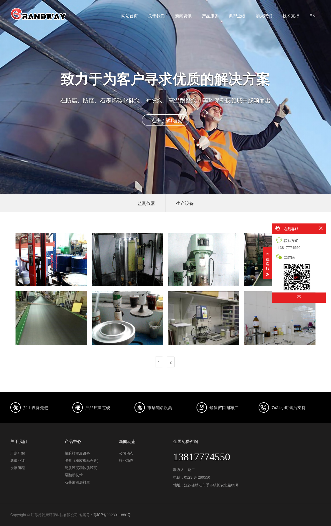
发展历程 (17, 467)
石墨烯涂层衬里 (77, 482)
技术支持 (291, 16)
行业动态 (126, 460)
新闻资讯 (183, 16)
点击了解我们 (187, 120)
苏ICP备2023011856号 (112, 514)
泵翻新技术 (74, 474)
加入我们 (264, 16)
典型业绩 (237, 16)
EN (312, 16)
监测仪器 (146, 203)
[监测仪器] (127, 318)
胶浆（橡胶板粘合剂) (82, 460)
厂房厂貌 (17, 453)
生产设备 (185, 203)
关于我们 (156, 16)
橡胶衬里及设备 (77, 453)
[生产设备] (51, 259)
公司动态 (126, 453)
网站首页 (129, 16)
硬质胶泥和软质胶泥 (81, 467)
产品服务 (210, 16)
